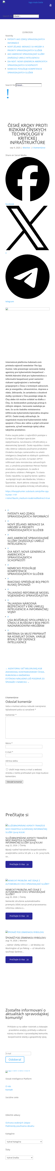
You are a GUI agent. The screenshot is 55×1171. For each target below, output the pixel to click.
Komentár (11, 715)
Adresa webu (12, 760)
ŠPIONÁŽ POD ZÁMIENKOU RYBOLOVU (26, 937)
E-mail (9, 752)
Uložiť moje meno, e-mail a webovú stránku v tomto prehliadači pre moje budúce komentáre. (27, 773)
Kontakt (9, 1089)
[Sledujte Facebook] (5, 11)
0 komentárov (38, 147)
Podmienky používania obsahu (20, 1126)
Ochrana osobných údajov (18, 1122)
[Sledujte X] (10, 11)
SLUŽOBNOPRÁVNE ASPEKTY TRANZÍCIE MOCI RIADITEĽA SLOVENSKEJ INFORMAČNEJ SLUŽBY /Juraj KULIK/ (26, 840)
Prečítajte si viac (17, 864)
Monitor (26, 147)
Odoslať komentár (14, 782)
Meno (9, 743)
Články (23, 845)
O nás (8, 1086)
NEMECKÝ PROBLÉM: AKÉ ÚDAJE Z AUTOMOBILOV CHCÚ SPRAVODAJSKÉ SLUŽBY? (25, 892)
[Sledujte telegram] (15, 11)
